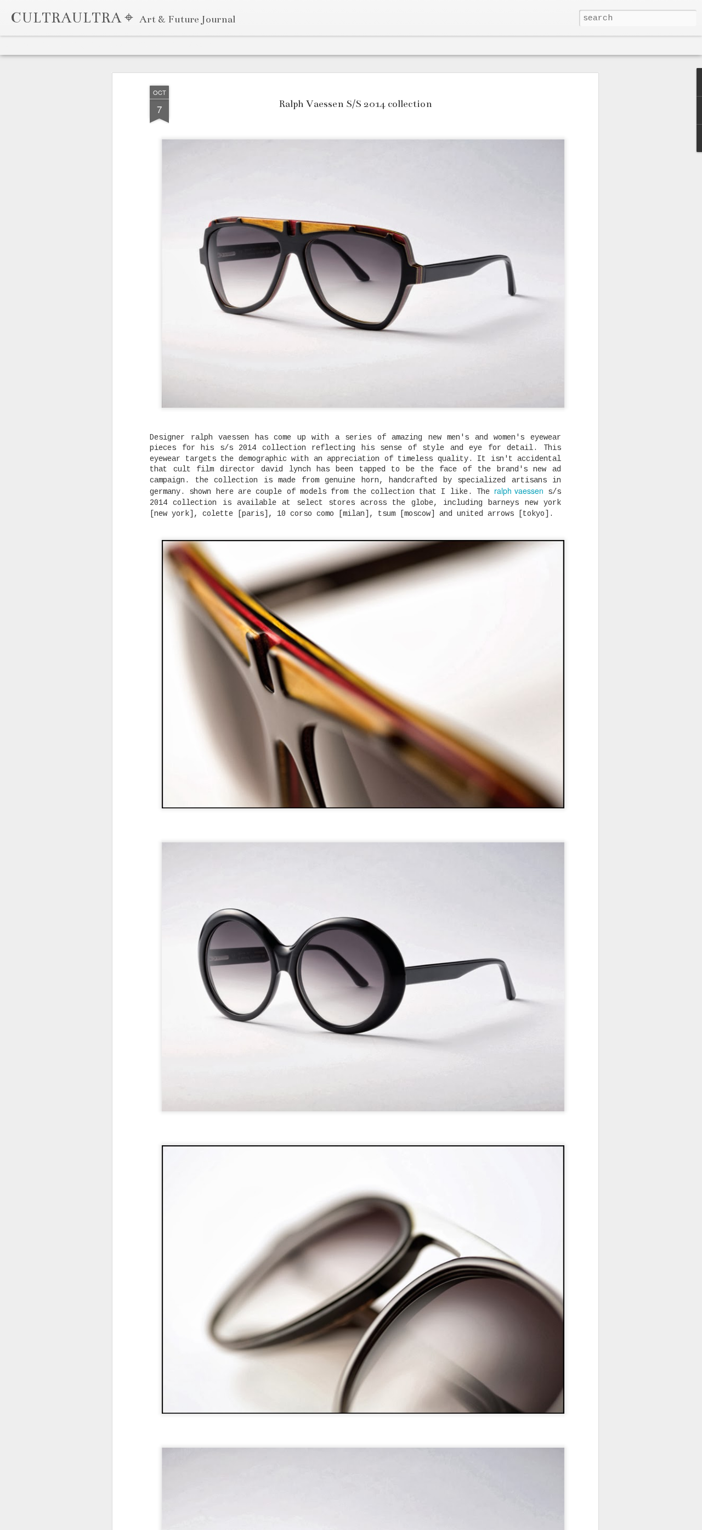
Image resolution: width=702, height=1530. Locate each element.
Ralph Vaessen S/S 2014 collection (355, 104)
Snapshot (186, 45)
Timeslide (225, 45)
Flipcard (50, 45)
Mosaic (120, 45)
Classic (17, 45)
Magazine (86, 45)
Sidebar (151, 45)
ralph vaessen (518, 490)
